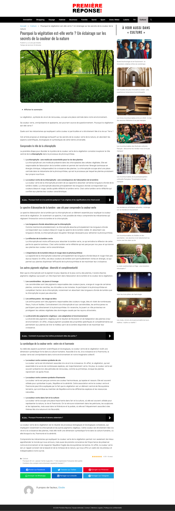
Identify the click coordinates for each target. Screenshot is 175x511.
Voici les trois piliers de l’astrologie (129, 294)
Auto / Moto (114, 20)
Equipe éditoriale (77, 508)
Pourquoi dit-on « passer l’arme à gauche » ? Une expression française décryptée (52, 461)
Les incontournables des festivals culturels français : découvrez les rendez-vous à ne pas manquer (133, 148)
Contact (87, 508)
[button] (151, 20)
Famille (84, 20)
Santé (94, 20)
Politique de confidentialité (113, 508)
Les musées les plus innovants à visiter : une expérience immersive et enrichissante (133, 91)
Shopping (40, 20)
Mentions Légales (97, 508)
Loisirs (126, 20)
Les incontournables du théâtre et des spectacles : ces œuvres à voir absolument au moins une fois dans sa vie (133, 238)
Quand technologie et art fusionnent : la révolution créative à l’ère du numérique (131, 63)
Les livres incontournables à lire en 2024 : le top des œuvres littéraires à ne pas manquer (134, 119)
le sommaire (33, 110)
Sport (103, 20)
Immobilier (27, 20)
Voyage (52, 20)
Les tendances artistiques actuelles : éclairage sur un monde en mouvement (133, 208)
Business (73, 20)
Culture (143, 20)
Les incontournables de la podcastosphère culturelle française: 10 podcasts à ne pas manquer (132, 179)
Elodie (61, 487)
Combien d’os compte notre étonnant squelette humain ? (43, 463)
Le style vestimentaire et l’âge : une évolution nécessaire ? (133, 267)
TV (134, 20)
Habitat (62, 20)
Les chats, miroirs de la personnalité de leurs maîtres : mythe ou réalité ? (133, 321)
